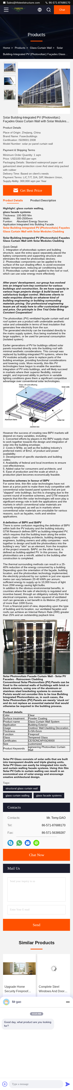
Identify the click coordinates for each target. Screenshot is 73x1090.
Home (6, 47)
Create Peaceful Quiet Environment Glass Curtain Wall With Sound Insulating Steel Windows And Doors (53, 989)
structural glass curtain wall (22, 788)
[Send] (68, 1084)
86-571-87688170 (59, 2)
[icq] (36, 842)
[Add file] (4, 1084)
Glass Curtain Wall (41, 47)
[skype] (10, 842)
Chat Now (36, 855)
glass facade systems (49, 795)
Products (20, 47)
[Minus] (68, 1002)
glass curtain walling (17, 795)
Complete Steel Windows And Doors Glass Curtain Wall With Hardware (18, 989)
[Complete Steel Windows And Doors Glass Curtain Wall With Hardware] (19, 968)
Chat (62, 9)
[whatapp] (19, 843)
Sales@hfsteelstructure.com (23, 2)
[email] (27, 842)
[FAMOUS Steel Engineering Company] (18, 9)
